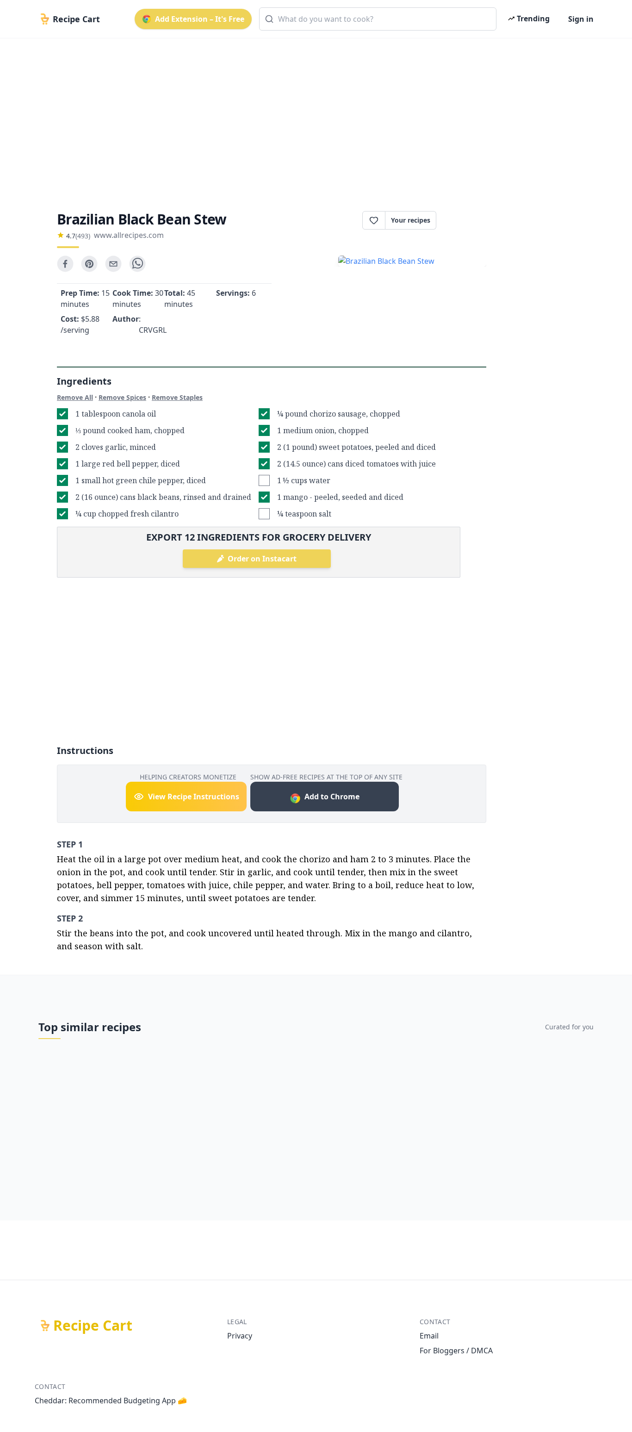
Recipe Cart (92, 1325)
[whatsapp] (137, 263)
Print (466, 220)
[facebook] (65, 263)
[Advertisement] (312, 116)
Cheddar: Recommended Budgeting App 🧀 (111, 1400)
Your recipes (410, 220)
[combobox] (377, 19)
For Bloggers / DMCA (456, 1350)
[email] (113, 263)
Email (429, 1336)
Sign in (581, 19)
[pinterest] (89, 263)
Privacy (239, 1336)
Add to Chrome (331, 796)
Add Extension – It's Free (199, 19)
